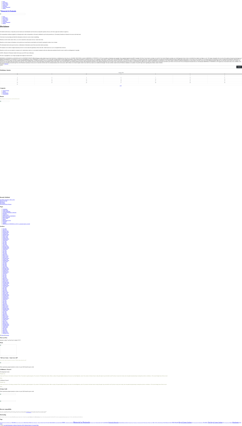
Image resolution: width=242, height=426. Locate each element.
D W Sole (47, 422)
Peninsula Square (130, 422)
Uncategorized (5, 94)
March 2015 (5, 304)
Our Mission (5, 2)
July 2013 (4, 320)
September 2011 (6, 333)
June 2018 (5, 263)
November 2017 (6, 269)
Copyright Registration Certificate (10, 425)
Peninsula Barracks (113, 422)
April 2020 (5, 244)
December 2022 (6, 232)
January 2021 (5, 236)
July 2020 (4, 241)
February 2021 (5, 235)
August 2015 (5, 299)
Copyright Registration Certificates (9, 212)
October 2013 (5, 319)
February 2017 (5, 279)
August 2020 (5, 240)
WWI (240, 422)
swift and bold (196, 422)
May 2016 (5, 288)
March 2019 (5, 254)
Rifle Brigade (175, 422)
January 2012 (5, 332)
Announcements (6, 90)
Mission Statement (6, 217)
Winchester (235, 422)
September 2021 (6, 234)
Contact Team (5, 4)
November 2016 (6, 283)
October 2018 (5, 259)
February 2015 (5, 305)
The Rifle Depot (200, 422)
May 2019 (5, 252)
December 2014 (6, 308)
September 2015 (6, 297)
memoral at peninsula (69, 422)
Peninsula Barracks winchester (123, 422)
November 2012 (6, 325)
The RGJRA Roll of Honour (5, 204)
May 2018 (5, 265)
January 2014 (5, 317)
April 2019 (5, 253)
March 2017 (5, 278)
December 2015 (6, 294)
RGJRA (170, 422)
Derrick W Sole (43, 422)
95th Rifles (14, 422)
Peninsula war (136, 422)
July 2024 (4, 228)
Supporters (5, 221)
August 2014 (5, 310)
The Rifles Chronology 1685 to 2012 (7, 199)
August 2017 (5, 273)
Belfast (30, 422)
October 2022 (5, 233)
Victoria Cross (227, 422)
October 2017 (5, 270)
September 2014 (6, 309)
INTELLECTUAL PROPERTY (9, 215)
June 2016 (5, 287)
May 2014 (5, 312)
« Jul (120, 85)
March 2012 (5, 330)
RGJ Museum (166, 422)
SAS (192, 422)
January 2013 (5, 322)
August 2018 (5, 261)
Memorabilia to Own (7, 220)
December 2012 (6, 324)
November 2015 (6, 295)
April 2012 (5, 329)
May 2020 (5, 243)
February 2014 (5, 316)
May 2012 (5, 328)
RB (155, 422)
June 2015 (5, 301)
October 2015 (5, 296)
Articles (4, 91)
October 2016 (5, 284)
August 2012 (5, 327)
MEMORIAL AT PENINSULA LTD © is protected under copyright (16, 223)
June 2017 (5, 275)
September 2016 (6, 285)
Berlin (33, 422)
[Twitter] (2, 335)
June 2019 (5, 251)
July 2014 (4, 311)
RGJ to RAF (2, 203)
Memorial (6, 63)
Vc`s (224, 422)
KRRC (63, 422)
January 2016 (5, 293)
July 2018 (4, 262)
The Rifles (205, 422)
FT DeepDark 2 (28, 412)
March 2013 (5, 321)
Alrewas (17, 422)
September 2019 (6, 248)
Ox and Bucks (105, 422)
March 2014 (5, 315)
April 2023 (5, 229)
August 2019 (5, 249)
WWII (1, 423)
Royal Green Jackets (185, 422)
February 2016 (5, 292)
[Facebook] (6, 335)
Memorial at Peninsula (81, 422)
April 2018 (5, 266)
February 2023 (5, 231)
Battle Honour (26, 422)
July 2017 (4, 274)
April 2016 (5, 290)
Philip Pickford (145, 422)
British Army (36, 422)
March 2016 (5, 291)
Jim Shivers (2, 202)
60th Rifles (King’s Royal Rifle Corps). (5, 422)
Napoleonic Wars (92, 422)
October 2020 (5, 237)
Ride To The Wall (3, 200)
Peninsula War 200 (140, 422)
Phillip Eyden (150, 422)
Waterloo (230, 422)
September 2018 (6, 260)
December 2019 (6, 246)
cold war (39, 422)
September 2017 (6, 271)
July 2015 (4, 300)
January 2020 (5, 245)
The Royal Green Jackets (215, 422)
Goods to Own (5, 214)
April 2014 (5, 313)
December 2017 (6, 268)
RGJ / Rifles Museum (159, 422)
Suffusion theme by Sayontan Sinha (31, 425)
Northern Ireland (97, 422)
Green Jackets (52, 422)
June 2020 (5, 242)
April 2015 (5, 303)
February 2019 (5, 256)
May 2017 (5, 276)
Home (4, 1)
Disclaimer (5, 6)
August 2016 (5, 286)
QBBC (153, 422)
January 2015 (5, 307)
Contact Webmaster (6, 7)
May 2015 (5, 302)
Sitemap (4, 8)
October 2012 (5, 326)
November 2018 (6, 258)
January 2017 (5, 280)
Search (1, 65)
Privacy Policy (5, 3)
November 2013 (6, 318)
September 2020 (6, 239)
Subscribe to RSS (20, 425)
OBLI (101, 422)
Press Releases (5, 92)
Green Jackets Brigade (58, 422)
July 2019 (4, 250)
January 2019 (5, 257)
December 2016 (6, 282)
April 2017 (5, 277)
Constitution (5, 209)
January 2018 (5, 267)
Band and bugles (21, 422)
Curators (4, 222)
